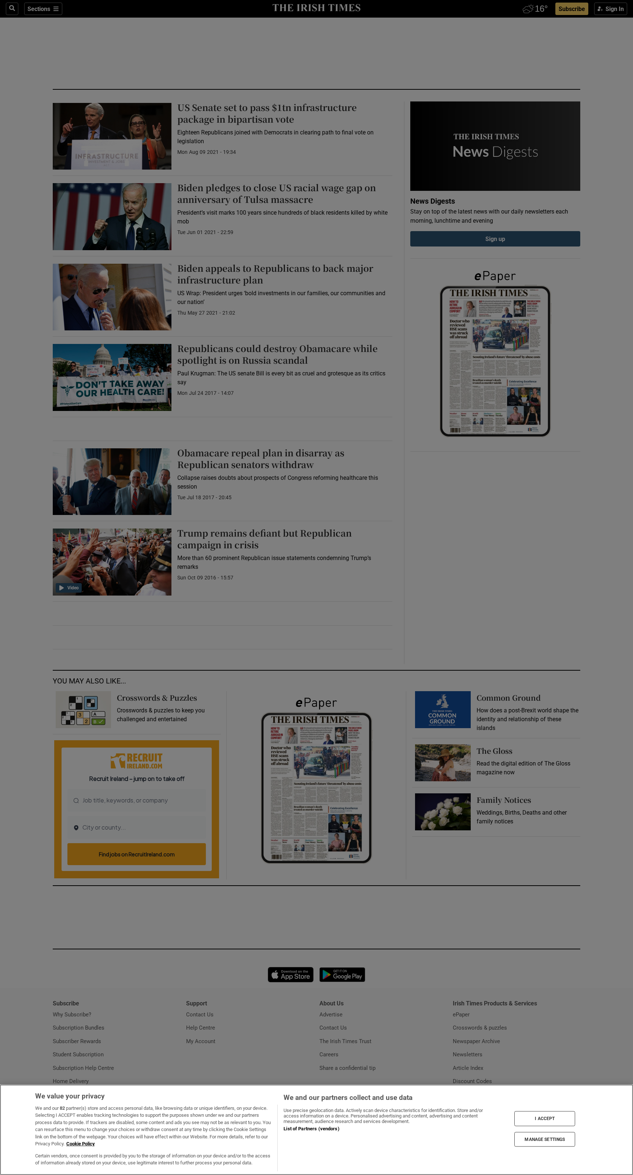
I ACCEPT (545, 1118)
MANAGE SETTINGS (545, 1139)
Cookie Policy (80, 1143)
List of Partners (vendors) (311, 1128)
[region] (316, 1130)
